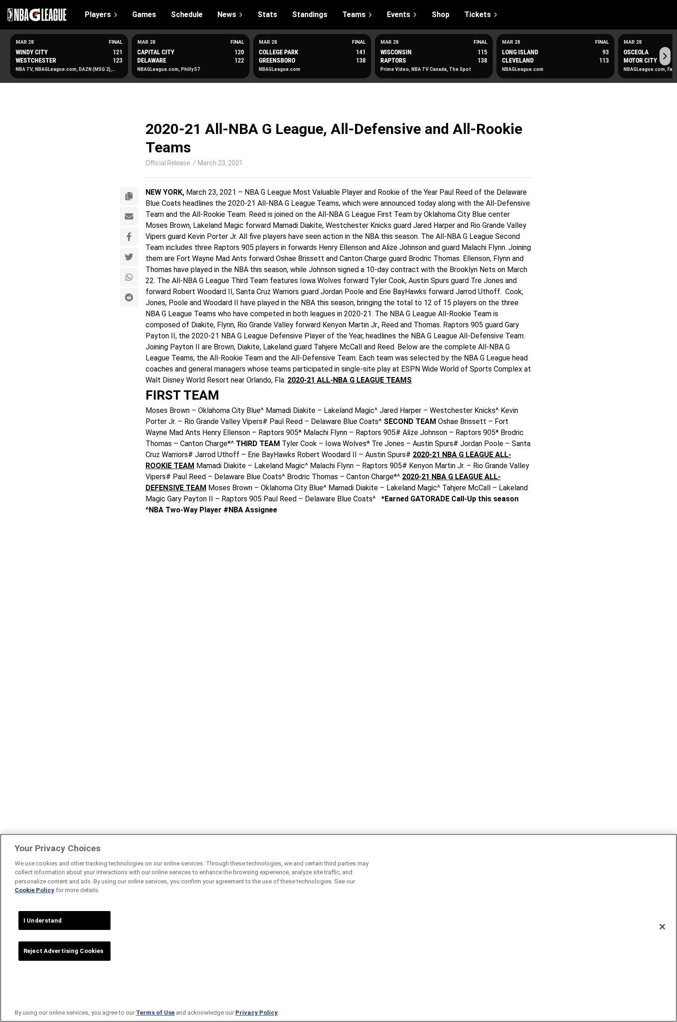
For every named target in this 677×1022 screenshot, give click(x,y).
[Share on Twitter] (129, 257)
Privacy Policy (256, 1012)
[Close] (662, 927)
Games (144, 14)
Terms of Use (155, 1012)
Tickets (477, 14)
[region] (338, 928)
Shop (440, 14)
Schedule (187, 14)
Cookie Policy (34, 890)
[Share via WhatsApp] (129, 277)
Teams (354, 14)
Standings (309, 14)
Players (98, 14)
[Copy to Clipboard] (129, 196)
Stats (267, 14)
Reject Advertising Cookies (63, 950)
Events (398, 14)
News (226, 14)
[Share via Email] (129, 216)
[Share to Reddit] (129, 297)
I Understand (42, 920)
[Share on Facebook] (129, 236)
